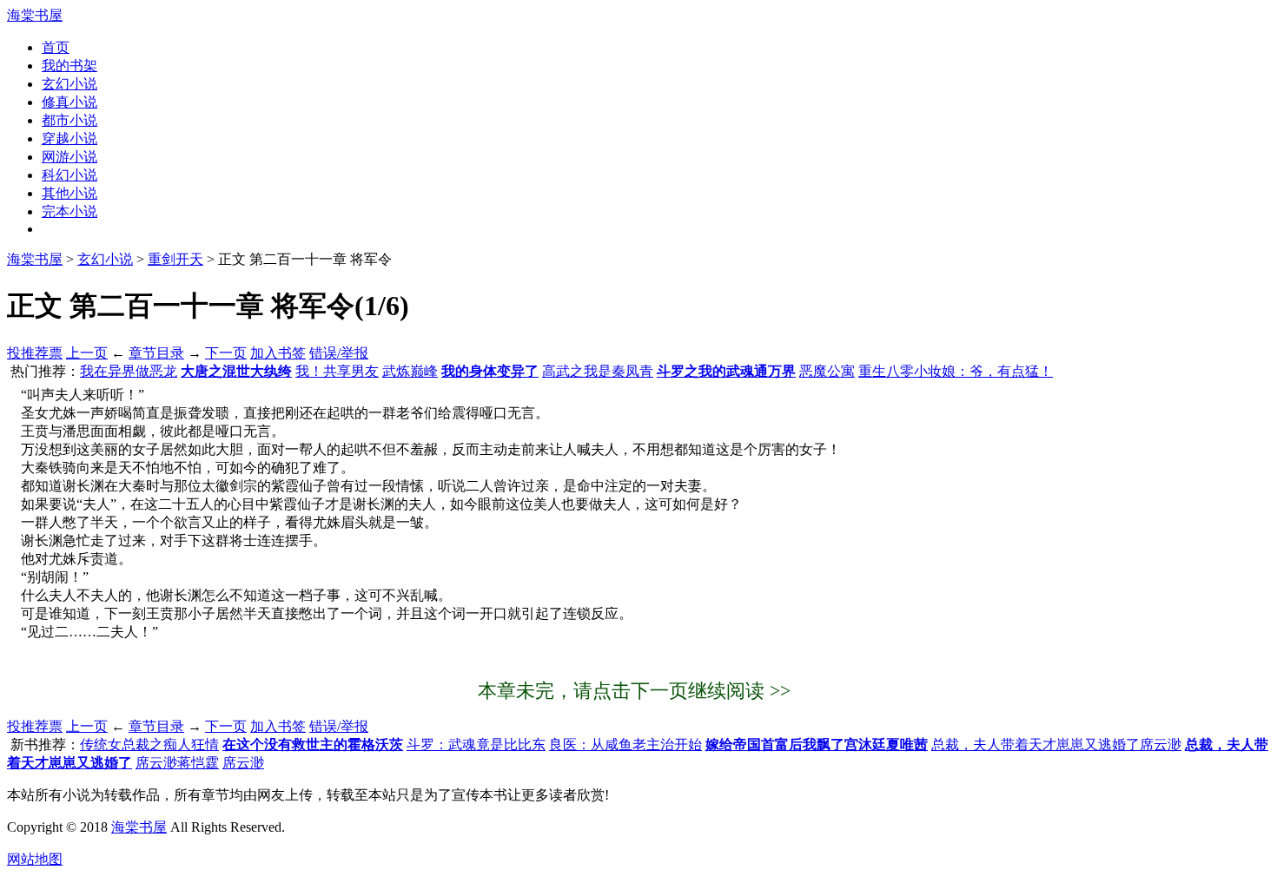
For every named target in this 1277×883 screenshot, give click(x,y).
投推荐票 (35, 353)
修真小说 (69, 102)
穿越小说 (69, 138)
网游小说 (69, 156)
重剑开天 (175, 259)
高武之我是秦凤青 (597, 371)
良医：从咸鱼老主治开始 (625, 744)
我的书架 (69, 65)
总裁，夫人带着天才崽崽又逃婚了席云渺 (1056, 744)
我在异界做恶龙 (128, 371)
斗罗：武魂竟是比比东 (476, 744)
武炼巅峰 (410, 371)
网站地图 (35, 859)
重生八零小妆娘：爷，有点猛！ (955, 371)
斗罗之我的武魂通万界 (726, 371)
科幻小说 (69, 175)
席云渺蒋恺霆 (177, 762)
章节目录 (156, 353)
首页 (55, 47)
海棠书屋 (35, 15)
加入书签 (278, 353)
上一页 (87, 353)
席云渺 (243, 762)
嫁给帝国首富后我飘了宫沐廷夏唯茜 (816, 744)
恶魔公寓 (827, 371)
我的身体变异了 (490, 371)
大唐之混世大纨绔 (236, 371)
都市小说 (69, 120)
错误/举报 (338, 353)
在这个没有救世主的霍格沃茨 (312, 744)
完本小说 (69, 211)
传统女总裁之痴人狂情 (149, 744)
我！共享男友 (337, 371)
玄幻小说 (69, 83)
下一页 (226, 353)
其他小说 (69, 193)
